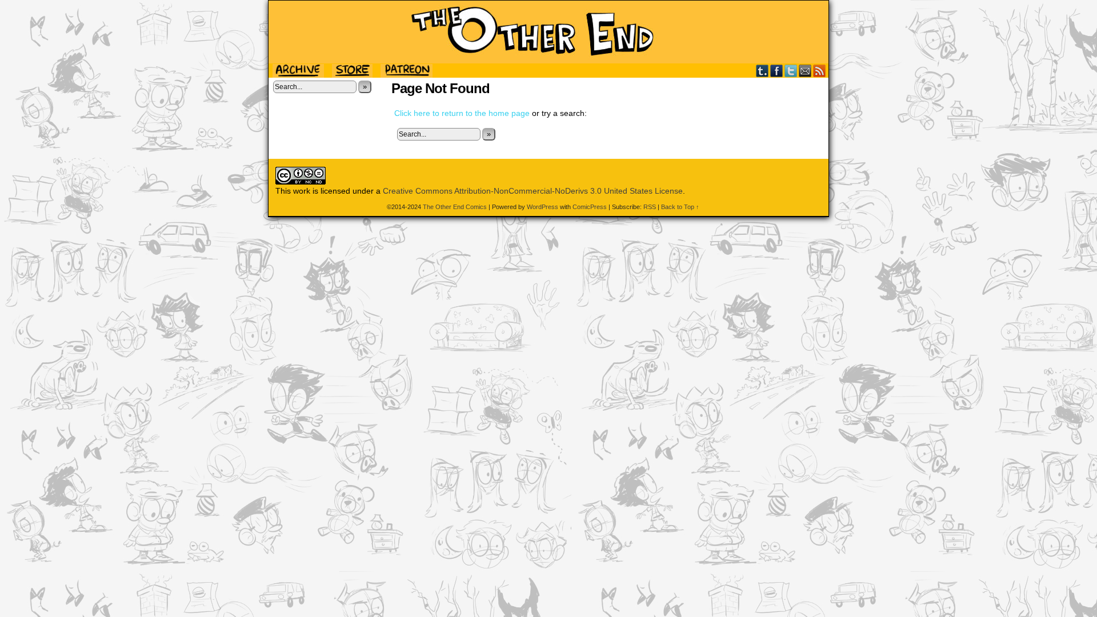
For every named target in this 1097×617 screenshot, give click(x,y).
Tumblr (762, 70)
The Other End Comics (548, 32)
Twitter (791, 70)
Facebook (777, 70)
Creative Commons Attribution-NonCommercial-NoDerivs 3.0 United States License (533, 190)
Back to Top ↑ (680, 206)
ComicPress (589, 206)
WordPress (542, 206)
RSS (819, 70)
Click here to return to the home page (462, 113)
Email (805, 70)
